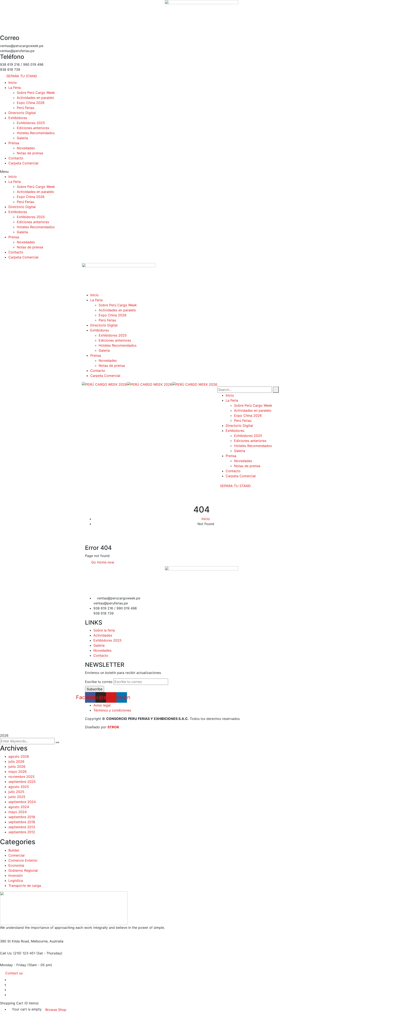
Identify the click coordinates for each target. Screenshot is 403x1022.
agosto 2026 (18, 756)
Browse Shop (55, 1010)
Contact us (14, 973)
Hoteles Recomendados (36, 133)
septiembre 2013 (21, 827)
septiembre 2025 (22, 782)
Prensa (13, 143)
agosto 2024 (18, 807)
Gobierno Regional (23, 870)
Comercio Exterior (23, 860)
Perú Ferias (25, 108)
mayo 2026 (17, 771)
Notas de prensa (30, 153)
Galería (22, 138)
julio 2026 (16, 761)
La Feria (14, 87)
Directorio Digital (22, 113)
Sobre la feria (104, 630)
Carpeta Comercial (23, 163)
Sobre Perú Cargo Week (36, 92)
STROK (113, 727)
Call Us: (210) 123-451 (17, 953)
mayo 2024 (17, 812)
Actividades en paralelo (35, 98)
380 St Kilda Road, (15, 941)
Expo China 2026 (30, 103)
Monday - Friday (13, 965)
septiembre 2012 (21, 832)
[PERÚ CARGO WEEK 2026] (104, 384)
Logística (15, 880)
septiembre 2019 (21, 817)
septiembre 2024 (22, 802)
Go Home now (102, 562)
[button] (201, 171)
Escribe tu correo (99, 682)
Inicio (12, 82)
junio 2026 (16, 766)
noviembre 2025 (21, 776)
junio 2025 (16, 797)
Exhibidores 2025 (31, 123)
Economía (16, 865)
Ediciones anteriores (33, 128)
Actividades (102, 635)
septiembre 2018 (21, 822)
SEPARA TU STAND (235, 486)
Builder (13, 850)
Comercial (16, 855)
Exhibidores (17, 118)
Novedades (26, 148)
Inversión (15, 875)
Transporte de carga (24, 885)
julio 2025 (16, 792)
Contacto (15, 158)
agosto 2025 (18, 787)
